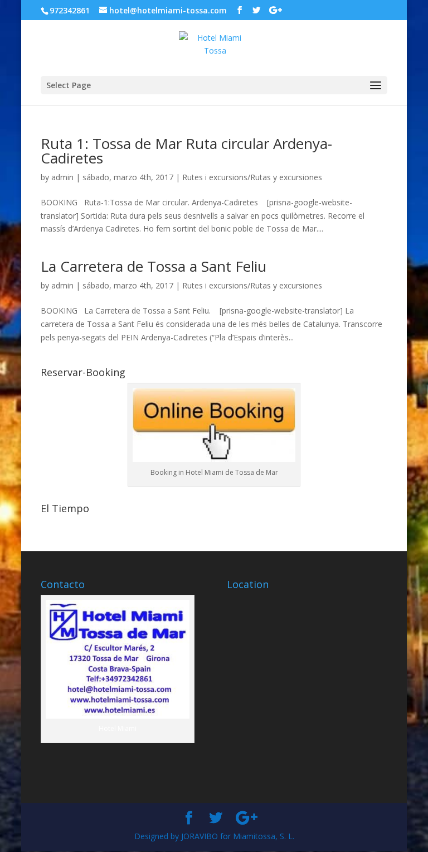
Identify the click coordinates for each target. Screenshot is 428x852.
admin (62, 177)
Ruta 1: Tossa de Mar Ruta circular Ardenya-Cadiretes (186, 150)
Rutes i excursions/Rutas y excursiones (252, 177)
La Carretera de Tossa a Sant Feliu (153, 266)
